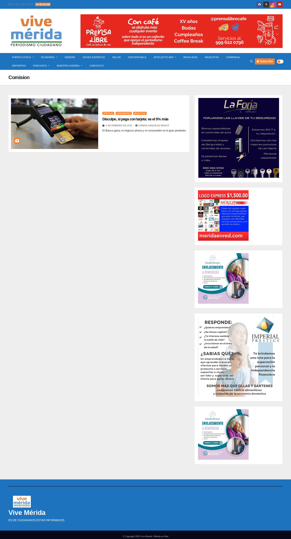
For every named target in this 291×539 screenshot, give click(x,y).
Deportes (19, 65)
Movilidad (190, 57)
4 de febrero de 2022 (119, 125)
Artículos (108, 113)
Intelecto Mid (164, 57)
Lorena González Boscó (153, 125)
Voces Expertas (94, 57)
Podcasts (40, 65)
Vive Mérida (26, 512)
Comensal (233, 57)
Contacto (97, 65)
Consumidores (124, 113)
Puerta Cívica (22, 57)
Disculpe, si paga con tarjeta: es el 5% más (135, 119)
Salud (116, 57)
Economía (48, 57)
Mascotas (212, 57)
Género (70, 57)
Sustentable (137, 57)
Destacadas (140, 113)
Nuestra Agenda (68, 65)
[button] (251, 61)
